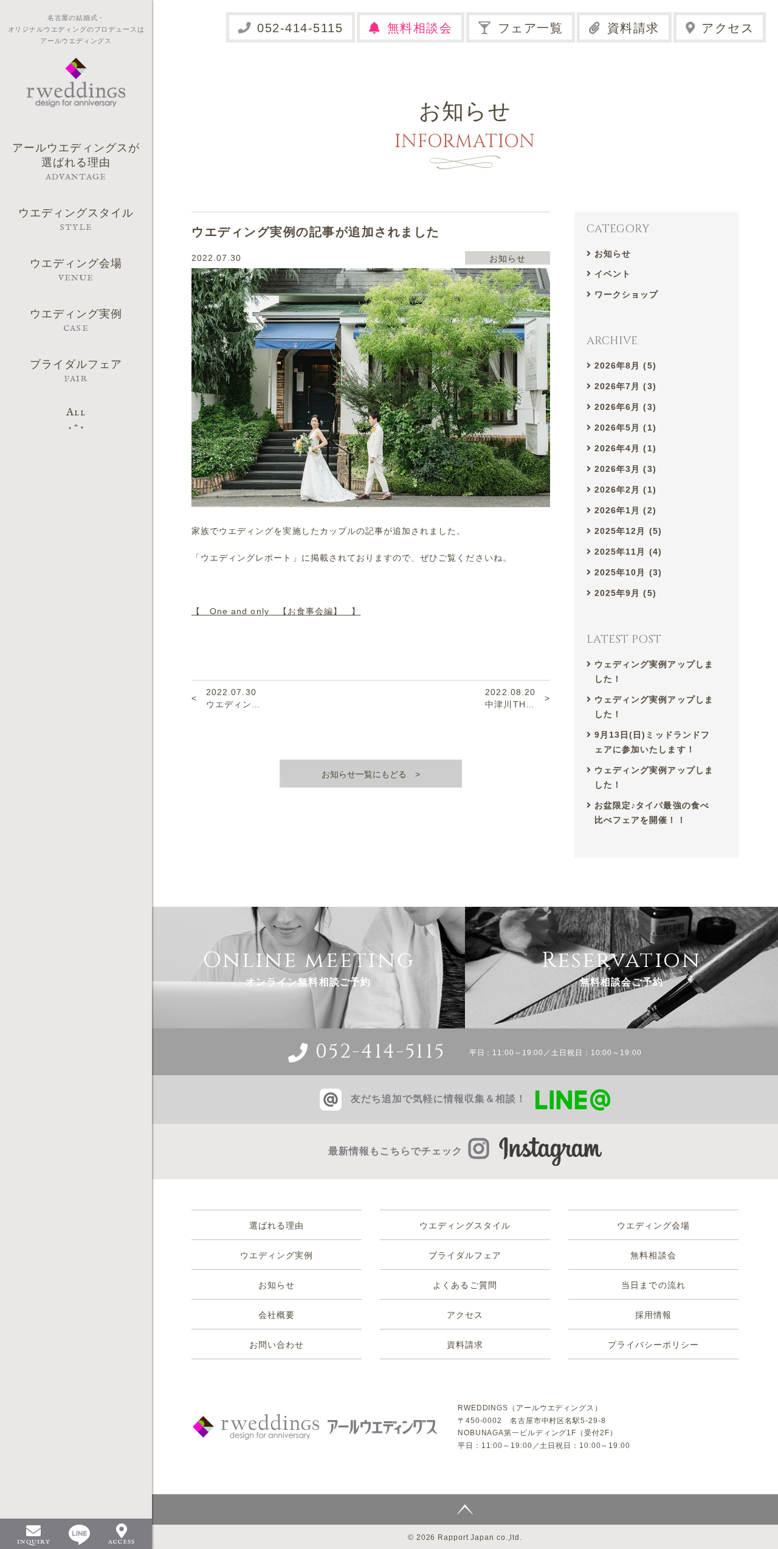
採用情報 (653, 1315)
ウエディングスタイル (465, 1225)
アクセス (727, 28)
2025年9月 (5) (625, 593)
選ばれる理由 (276, 1225)
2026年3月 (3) (625, 469)
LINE (79, 1535)
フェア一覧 (530, 28)
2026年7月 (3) (625, 386)
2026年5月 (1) (625, 427)
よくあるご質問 (465, 1285)
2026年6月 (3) (625, 407)
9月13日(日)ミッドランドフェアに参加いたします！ (652, 742)
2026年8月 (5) (625, 365)
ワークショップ (626, 294)
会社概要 (276, 1315)
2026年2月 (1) (625, 489)
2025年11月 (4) (628, 551)
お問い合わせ (276, 1345)
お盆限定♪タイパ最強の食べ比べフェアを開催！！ (651, 812)
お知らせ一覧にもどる (364, 774)
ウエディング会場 (653, 1225)
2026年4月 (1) (625, 448)
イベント (612, 274)
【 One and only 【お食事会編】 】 (275, 611)
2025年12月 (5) (628, 531)
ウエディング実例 (276, 1255)
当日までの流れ (653, 1285)
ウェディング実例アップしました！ (654, 671)
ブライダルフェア (465, 1255)
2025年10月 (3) (628, 572)
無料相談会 (420, 28)
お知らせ (612, 253)
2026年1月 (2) (625, 510)
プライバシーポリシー (654, 1345)
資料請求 (633, 28)
